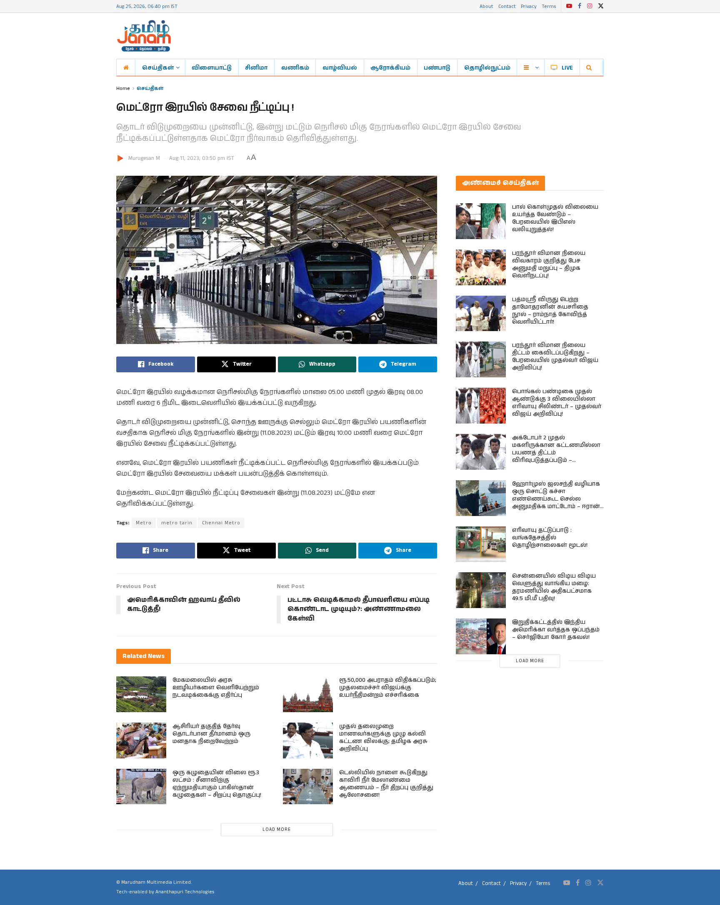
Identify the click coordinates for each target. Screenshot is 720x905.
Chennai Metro (221, 522)
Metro (144, 522)
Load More (276, 829)
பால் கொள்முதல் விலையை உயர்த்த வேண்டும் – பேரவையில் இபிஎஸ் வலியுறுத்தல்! (555, 218)
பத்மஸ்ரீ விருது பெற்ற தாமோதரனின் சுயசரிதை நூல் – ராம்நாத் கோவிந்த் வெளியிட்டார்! (550, 310)
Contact (507, 6)
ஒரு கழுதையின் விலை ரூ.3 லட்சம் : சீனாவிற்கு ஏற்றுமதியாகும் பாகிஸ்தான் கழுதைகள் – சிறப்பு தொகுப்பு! (216, 783)
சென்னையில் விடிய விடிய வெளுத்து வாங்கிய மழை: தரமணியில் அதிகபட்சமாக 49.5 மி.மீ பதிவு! (554, 587)
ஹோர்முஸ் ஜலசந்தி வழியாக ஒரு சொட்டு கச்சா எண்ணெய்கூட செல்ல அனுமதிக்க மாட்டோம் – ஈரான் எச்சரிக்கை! (556, 499)
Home (123, 88)
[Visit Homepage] (144, 35)
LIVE (567, 67)
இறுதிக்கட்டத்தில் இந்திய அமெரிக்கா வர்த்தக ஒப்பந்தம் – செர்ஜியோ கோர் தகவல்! (556, 629)
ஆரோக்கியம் (390, 67)
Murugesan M (144, 158)
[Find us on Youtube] (569, 6)
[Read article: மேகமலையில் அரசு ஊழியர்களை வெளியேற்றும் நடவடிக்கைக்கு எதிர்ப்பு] (141, 694)
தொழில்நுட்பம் (487, 67)
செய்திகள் (158, 67)
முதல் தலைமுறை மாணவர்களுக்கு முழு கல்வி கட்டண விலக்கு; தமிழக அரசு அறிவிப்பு (383, 737)
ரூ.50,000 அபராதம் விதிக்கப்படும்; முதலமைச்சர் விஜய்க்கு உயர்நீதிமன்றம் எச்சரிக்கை (387, 687)
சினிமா (256, 67)
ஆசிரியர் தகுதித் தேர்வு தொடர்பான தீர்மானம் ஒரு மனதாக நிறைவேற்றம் (211, 733)
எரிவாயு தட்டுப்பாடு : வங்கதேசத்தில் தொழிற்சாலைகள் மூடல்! (550, 537)
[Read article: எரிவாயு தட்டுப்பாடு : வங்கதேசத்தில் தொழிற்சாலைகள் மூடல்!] (481, 544)
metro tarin (176, 522)
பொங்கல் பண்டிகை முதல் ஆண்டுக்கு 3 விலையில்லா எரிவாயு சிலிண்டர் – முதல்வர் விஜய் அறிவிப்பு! (556, 402)
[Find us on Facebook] (579, 6)
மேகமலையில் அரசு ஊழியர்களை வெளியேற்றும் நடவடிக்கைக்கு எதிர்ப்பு (215, 687)
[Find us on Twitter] (601, 6)
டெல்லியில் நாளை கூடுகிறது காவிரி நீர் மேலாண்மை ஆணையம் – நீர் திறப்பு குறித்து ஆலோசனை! (386, 783)
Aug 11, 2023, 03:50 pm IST (201, 158)
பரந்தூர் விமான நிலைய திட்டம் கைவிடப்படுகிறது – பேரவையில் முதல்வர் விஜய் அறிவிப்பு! (555, 356)
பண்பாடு (437, 67)
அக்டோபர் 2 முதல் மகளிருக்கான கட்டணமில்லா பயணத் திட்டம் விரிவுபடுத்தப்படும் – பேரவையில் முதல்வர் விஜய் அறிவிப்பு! (556, 456)
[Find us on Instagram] (589, 6)
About (486, 6)
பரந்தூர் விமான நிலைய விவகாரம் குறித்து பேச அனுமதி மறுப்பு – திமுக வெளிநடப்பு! (548, 264)
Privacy (529, 6)
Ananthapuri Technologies (184, 891)
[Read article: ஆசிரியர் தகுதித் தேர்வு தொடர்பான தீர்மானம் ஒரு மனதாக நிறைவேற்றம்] (141, 740)
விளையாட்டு (212, 67)
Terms (549, 6)
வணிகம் (295, 67)
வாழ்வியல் (339, 67)
